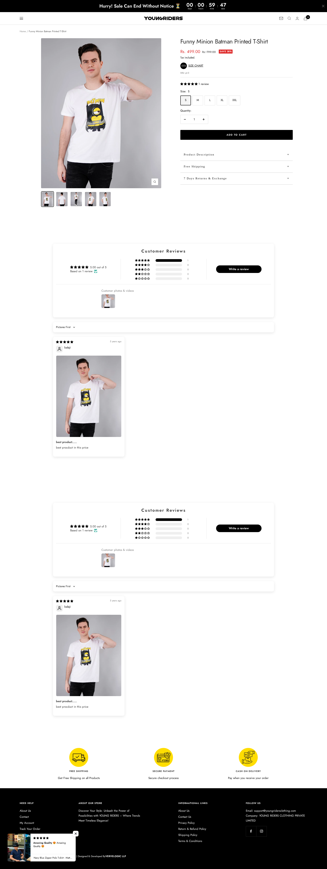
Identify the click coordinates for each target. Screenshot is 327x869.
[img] (64, 342)
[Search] (289, 18)
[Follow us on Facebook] (251, 831)
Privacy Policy (186, 823)
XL (222, 100)
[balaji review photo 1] (88, 396)
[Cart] (305, 18)
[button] (192, 65)
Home (23, 31)
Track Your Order (30, 829)
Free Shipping (194, 166)
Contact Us (184, 817)
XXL (234, 100)
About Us (25, 811)
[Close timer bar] (323, 6)
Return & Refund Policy (192, 829)
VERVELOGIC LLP (115, 856)
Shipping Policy (187, 835)
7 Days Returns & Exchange (205, 178)
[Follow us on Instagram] (261, 831)
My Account (27, 823)
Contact (24, 817)
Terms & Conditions (190, 841)
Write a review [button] (239, 269)
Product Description (199, 154)
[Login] (297, 18)
